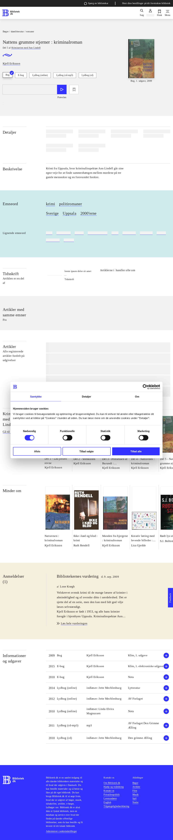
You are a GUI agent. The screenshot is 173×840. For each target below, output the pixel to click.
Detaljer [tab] (86, 396)
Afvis (37, 451)
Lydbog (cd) (87, 75)
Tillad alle (136, 451)
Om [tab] (137, 396)
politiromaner (70, 204)
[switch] (67, 437)
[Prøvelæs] (62, 89)
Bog (7, 75)
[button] (108, 655)
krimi (50, 204)
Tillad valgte (86, 451)
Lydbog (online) (40, 75)
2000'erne (88, 213)
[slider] (141, 64)
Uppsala (69, 213)
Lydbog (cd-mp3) (64, 75)
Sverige (52, 213)
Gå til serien (10, 431)
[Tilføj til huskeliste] (74, 89)
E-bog (21, 75)
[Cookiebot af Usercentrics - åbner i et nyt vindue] (145, 386)
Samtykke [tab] (36, 396)
